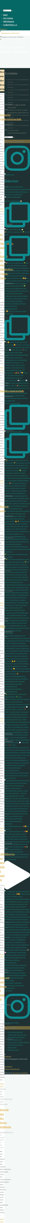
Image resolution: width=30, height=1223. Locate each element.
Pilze (2, 626)
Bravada (16, 1073)
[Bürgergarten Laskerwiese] (9, 33)
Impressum (8, 1066)
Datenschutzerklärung (11, 1069)
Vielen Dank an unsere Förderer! (18, 1042)
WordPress (24, 1073)
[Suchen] (13, 137)
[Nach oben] (5, 1054)
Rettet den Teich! (13, 1050)
